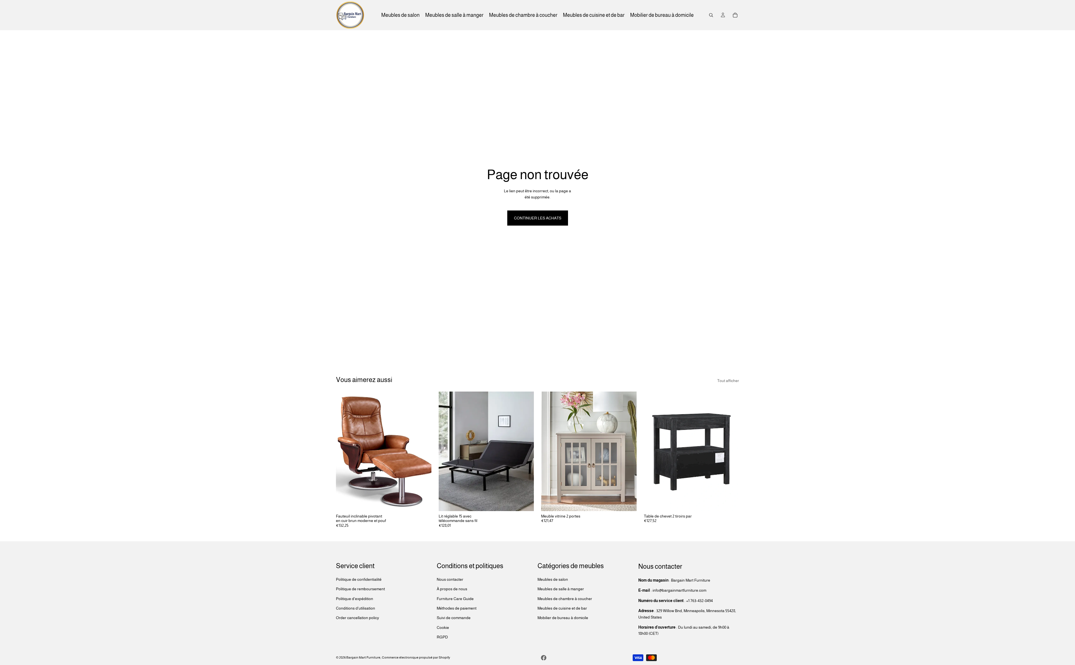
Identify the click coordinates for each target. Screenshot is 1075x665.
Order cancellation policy (357, 617)
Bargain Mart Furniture (363, 657)
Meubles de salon (553, 579)
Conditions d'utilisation (355, 608)
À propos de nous (452, 589)
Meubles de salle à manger (561, 589)
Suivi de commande (454, 617)
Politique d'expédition (354, 598)
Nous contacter (450, 579)
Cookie (443, 627)
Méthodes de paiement (456, 608)
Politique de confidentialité (359, 579)
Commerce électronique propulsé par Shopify (416, 657)
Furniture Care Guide (455, 598)
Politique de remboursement (360, 589)
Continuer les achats (537, 218)
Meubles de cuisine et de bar (562, 608)
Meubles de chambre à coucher (565, 598)
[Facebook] (543, 657)
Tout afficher (728, 380)
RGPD (442, 637)
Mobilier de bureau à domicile (563, 617)
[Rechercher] (711, 15)
